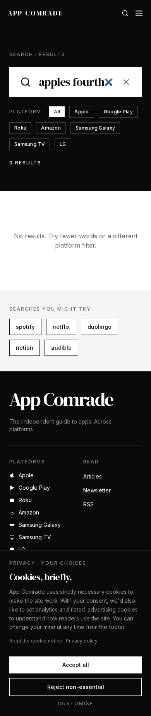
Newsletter (97, 490)
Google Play (118, 111)
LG (63, 144)
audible (61, 347)
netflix (61, 326)
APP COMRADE (35, 13)
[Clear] (126, 82)
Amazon (51, 128)
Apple (81, 111)
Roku (20, 128)
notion (24, 347)
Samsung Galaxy (95, 128)
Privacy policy (82, 641)
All (57, 111)
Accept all (75, 664)
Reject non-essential (75, 687)
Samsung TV (29, 144)
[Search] (125, 13)
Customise (75, 703)
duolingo (100, 326)
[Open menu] (139, 13)
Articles (92, 476)
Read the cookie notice (35, 641)
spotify (25, 326)
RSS (88, 504)
